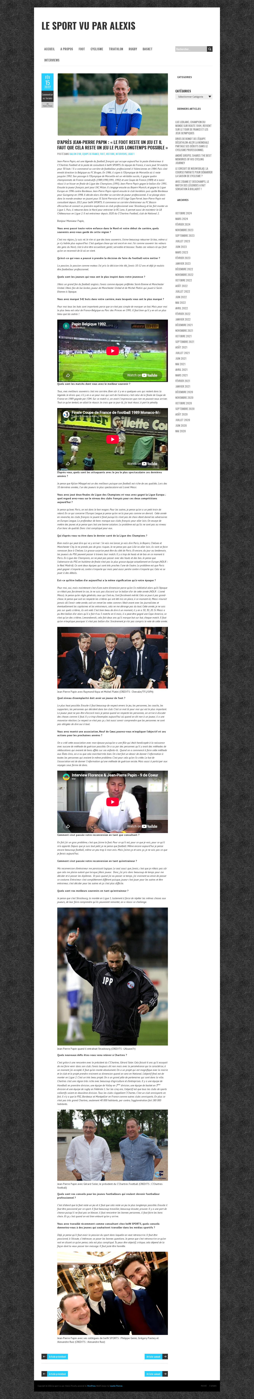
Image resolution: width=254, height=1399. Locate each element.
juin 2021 (180, 358)
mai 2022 (180, 302)
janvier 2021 (182, 386)
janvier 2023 (183, 263)
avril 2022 (181, 308)
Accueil (49, 49)
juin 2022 (181, 297)
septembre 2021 (184, 342)
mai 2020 (180, 431)
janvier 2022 (183, 319)
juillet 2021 (182, 353)
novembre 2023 (184, 230)
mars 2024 (181, 219)
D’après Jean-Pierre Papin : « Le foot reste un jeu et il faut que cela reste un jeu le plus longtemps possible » (112, 145)
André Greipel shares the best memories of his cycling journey (193, 159)
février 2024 (182, 224)
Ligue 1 (131, 154)
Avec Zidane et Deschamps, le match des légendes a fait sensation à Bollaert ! (192, 185)
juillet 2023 (182, 241)
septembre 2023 (184, 235)
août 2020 (181, 414)
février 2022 (182, 314)
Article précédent (57, 1356)
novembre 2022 (184, 274)
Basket (147, 49)
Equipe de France (90, 154)
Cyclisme (97, 49)
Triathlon (116, 49)
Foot (82, 49)
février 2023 (182, 258)
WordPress (91, 1386)
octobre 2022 (183, 280)
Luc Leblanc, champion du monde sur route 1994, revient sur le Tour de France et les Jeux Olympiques (193, 127)
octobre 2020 (183, 403)
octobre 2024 (183, 213)
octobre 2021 (183, 336)
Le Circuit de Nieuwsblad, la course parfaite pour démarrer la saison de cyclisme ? (194, 172)
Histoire (110, 154)
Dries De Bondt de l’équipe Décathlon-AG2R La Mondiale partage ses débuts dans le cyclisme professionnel (192, 144)
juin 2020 (181, 425)
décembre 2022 (184, 269)
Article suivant (153, 1356)
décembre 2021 (184, 325)
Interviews (52, 60)
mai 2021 (180, 364)
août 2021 (181, 347)
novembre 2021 (184, 330)
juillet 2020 (182, 420)
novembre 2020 (184, 397)
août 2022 (181, 286)
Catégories (183, 91)
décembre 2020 (184, 392)
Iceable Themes (116, 1386)
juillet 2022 (182, 291)
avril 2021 (181, 369)
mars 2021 (181, 375)
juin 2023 (181, 247)
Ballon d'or (75, 154)
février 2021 (182, 381)
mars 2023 (181, 252)
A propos (66, 49)
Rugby (133, 49)
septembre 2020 (184, 409)
